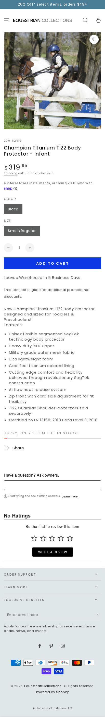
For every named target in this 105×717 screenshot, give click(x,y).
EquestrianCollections (43, 686)
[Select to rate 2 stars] (43, 538)
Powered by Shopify (52, 692)
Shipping (11, 173)
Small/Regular (22, 230)
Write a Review (52, 552)
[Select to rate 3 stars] (52, 538)
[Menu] (6, 20)
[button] (85, 20)
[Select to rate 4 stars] (61, 538)
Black (13, 209)
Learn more (70, 496)
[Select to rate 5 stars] (70, 538)
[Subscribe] (98, 615)
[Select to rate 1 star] (34, 538)
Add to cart (52, 263)
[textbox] (52, 485)
